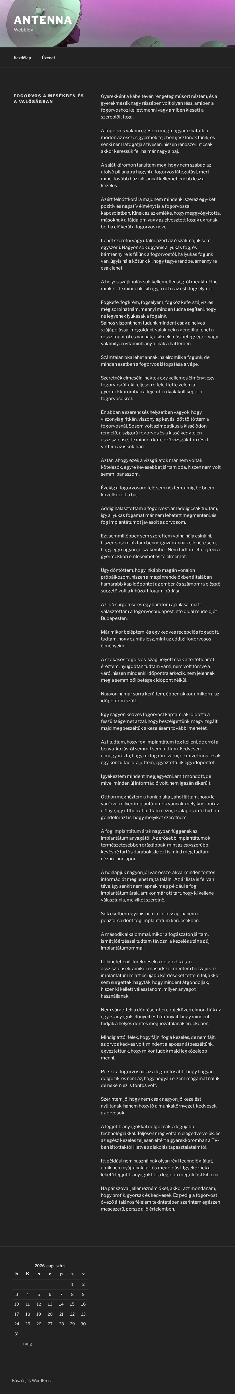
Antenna (43, 20)
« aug (27, 1343)
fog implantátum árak (128, 831)
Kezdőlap (22, 57)
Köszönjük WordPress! (32, 1380)
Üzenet (48, 57)
